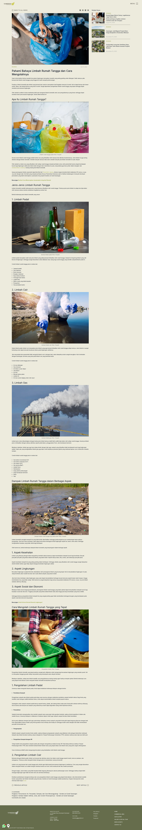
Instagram (95, 813)
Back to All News (20, 10)
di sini (24, 780)
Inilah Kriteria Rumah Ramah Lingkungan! (30, 602)
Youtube (95, 816)
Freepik (59, 154)
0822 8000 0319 (76, 813)
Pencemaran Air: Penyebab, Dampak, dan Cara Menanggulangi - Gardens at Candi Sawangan (47, 794)
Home (115, 811)
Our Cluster (118, 816)
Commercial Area (119, 814)
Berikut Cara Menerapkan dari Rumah (34, 180)
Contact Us (117, 824)
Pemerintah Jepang (48, 172)
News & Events (118, 822)
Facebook (95, 818)
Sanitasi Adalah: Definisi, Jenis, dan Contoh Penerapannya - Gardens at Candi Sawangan (46, 796)
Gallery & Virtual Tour (121, 819)
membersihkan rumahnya (18, 167)
